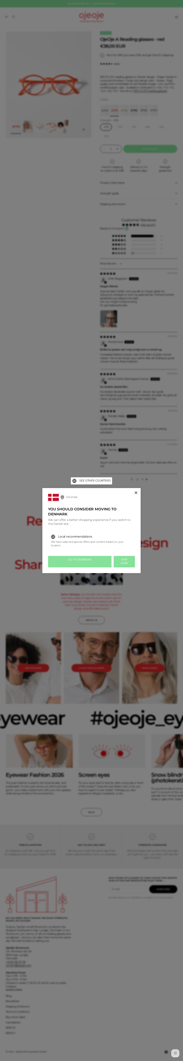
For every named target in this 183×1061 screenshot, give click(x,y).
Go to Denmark (79, 559)
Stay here (124, 561)
